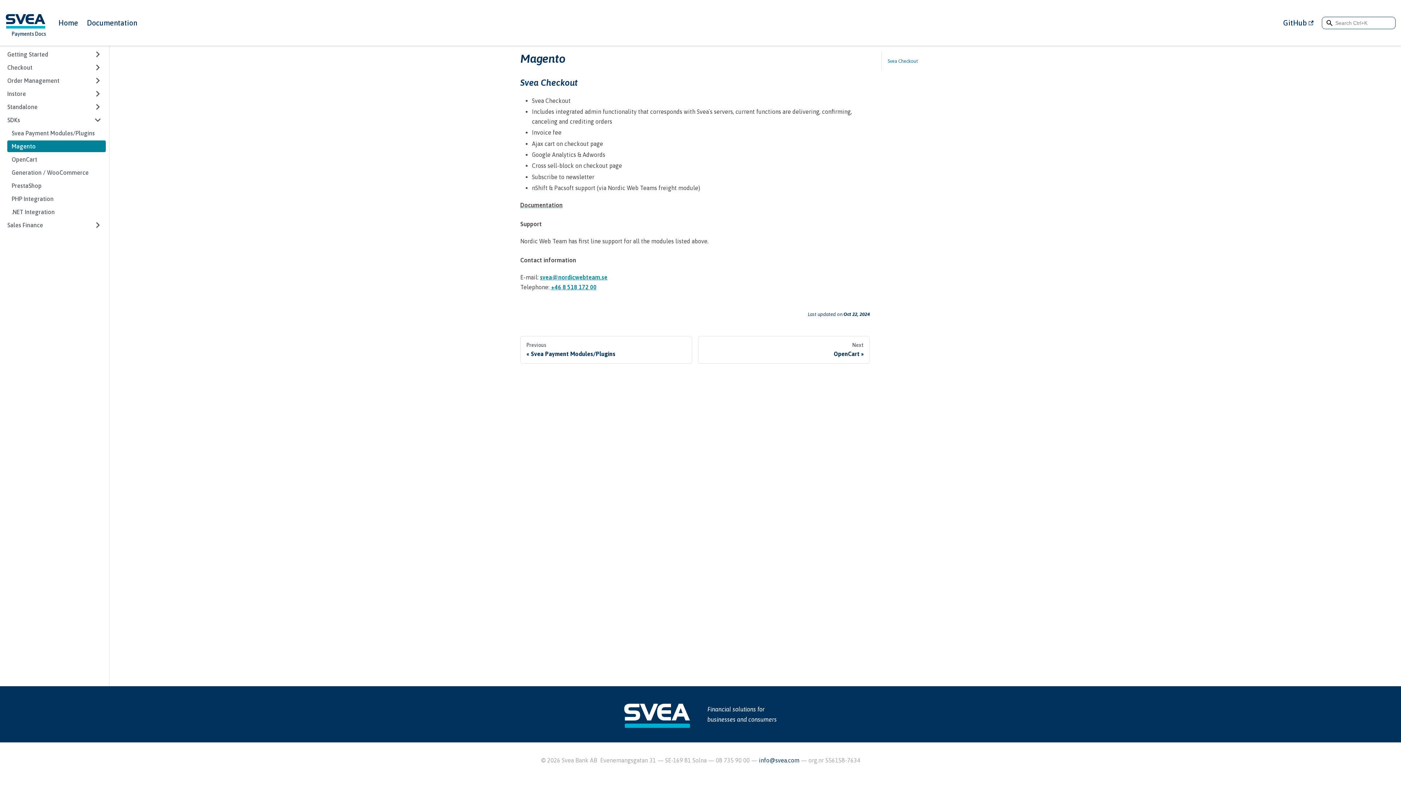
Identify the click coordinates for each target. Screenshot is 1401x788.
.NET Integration (33, 212)
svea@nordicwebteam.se (573, 277)
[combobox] (1358, 23)
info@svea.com (780, 760)
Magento (24, 146)
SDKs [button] (13, 120)
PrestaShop (27, 185)
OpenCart (24, 159)
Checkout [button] (19, 67)
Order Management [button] (33, 80)
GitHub (1295, 23)
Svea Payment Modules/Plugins (53, 133)
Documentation (112, 23)
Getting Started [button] (27, 54)
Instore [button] (16, 93)
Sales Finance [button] (25, 225)
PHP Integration (33, 199)
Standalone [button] (22, 107)
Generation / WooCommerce (50, 172)
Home (68, 23)
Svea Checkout (903, 61)
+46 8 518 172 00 (574, 287)
